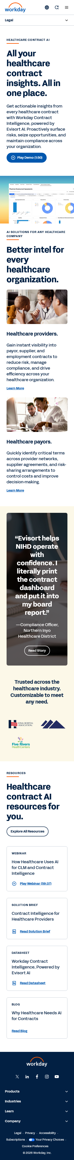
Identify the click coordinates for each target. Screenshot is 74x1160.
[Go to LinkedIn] (27, 1076)
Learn (9, 1111)
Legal (9, 20)
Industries (13, 1101)
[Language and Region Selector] (47, 7)
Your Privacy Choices (50, 1139)
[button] (37, 883)
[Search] (57, 7)
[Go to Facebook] (37, 1076)
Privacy (30, 1133)
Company (13, 1121)
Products (12, 1091)
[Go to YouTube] (57, 1076)
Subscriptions (15, 1139)
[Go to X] (17, 1076)
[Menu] (67, 7)
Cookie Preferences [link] (35, 1146)
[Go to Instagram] (47, 1076)
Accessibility (47, 1133)
